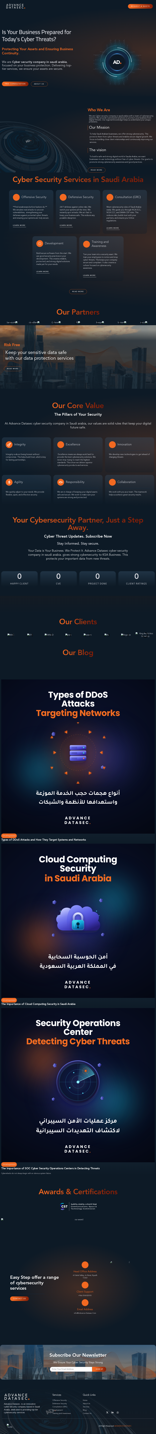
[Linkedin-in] (112, 1412)
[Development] (39, 243)
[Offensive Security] (16, 197)
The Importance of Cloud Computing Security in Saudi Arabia (38, 1004)
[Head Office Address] (85, 1264)
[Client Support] (85, 1285)
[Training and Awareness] (86, 244)
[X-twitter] (107, 1412)
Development (54, 243)
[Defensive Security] (63, 197)
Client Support (85, 1292)
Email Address (85, 1309)
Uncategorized (9, 836)
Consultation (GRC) (128, 197)
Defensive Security (81, 197)
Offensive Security (33, 197)
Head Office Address (85, 1271)
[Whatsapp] (118, 1412)
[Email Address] (85, 1302)
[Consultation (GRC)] (110, 197)
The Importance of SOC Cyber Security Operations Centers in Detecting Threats (50, 1168)
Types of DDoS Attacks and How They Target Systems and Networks (43, 840)
